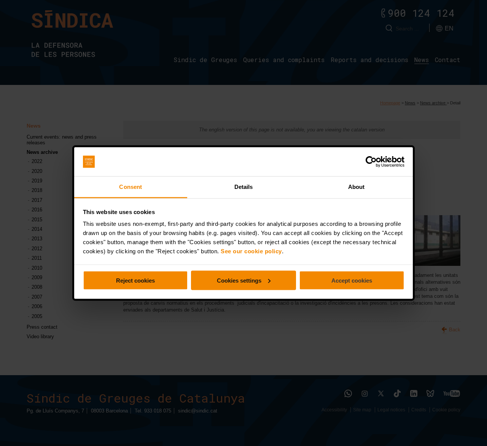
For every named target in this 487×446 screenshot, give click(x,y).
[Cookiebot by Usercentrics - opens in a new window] (371, 162)
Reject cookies (135, 280)
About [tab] (356, 187)
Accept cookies (351, 280)
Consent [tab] (130, 187)
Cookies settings (239, 280)
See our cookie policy (251, 251)
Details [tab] (243, 187)
